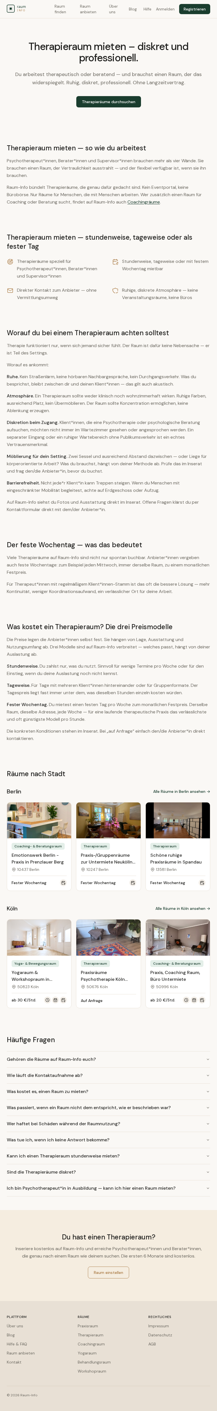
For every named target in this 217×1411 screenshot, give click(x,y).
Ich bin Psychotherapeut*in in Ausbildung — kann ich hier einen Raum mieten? (91, 1188)
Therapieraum (90, 1335)
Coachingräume (143, 202)
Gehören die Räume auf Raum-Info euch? (51, 1059)
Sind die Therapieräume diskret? (41, 1172)
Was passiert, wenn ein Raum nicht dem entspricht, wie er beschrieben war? (89, 1108)
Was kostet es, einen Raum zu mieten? (47, 1091)
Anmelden (165, 9)
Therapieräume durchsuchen (108, 101)
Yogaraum (87, 1353)
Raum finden (60, 9)
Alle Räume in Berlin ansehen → (181, 791)
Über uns (113, 9)
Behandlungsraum (94, 1362)
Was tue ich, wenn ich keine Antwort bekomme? (58, 1140)
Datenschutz (160, 1335)
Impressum (158, 1325)
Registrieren (195, 9)
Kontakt (14, 1362)
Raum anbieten (88, 9)
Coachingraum (91, 1344)
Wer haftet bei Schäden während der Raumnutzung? (63, 1124)
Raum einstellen (108, 1272)
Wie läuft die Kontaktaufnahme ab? (45, 1075)
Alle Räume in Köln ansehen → (182, 908)
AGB (152, 1344)
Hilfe (147, 9)
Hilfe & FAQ (17, 1344)
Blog (133, 9)
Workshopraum (92, 1371)
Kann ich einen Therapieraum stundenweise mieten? (63, 1156)
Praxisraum (88, 1325)
